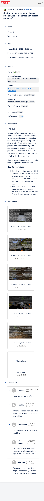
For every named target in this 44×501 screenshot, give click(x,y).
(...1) (19, 81)
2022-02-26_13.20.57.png (21, 285)
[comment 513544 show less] (9, 405)
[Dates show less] (5, 44)
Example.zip (20, 372)
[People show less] (5, 27)
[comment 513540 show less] (9, 462)
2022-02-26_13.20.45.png (21, 255)
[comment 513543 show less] (9, 425)
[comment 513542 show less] (9, 442)
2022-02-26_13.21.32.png (21, 343)
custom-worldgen (14, 88)
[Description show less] (5, 124)
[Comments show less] (5, 383)
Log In (40, 3)
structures (12, 91)
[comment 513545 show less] (9, 390)
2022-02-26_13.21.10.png (21, 314)
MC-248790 (28, 10)
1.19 (21, 116)
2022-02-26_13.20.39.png (21, 226)
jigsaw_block (26, 88)
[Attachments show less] (5, 202)
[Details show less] (5, 67)
